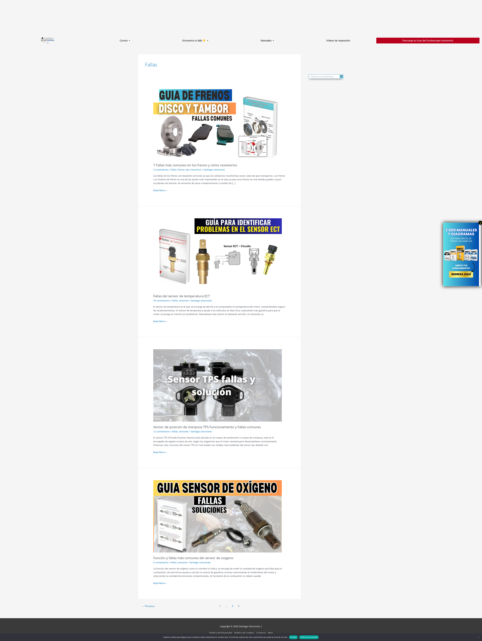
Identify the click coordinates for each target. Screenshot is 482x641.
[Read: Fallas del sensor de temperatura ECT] (217, 254)
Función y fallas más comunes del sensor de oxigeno (193, 558)
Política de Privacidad (220, 632)
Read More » (159, 190)
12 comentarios (161, 431)
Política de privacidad (309, 637)
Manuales (266, 40)
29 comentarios (161, 300)
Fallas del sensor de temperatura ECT (181, 296)
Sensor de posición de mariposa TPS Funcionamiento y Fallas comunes (207, 427)
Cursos (124, 40)
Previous (148, 606)
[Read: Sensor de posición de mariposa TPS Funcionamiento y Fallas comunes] (217, 385)
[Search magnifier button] (341, 76)
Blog (270, 632)
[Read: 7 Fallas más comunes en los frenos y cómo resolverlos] (217, 123)
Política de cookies (244, 632)
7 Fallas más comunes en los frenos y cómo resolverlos (195, 165)
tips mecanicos (194, 169)
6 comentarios (160, 562)
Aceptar (293, 637)
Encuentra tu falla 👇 (194, 40)
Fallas (174, 169)
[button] (125, 40)
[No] (479, 637)
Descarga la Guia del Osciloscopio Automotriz (427, 40)
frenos (181, 169)
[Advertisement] (75, 17)
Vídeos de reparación (338, 40)
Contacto (261, 632)
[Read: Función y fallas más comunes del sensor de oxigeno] (217, 516)
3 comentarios (160, 169)
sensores (184, 300)
